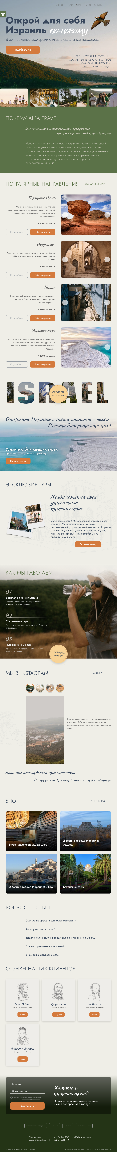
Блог (71, 5)
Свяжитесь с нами (84, 1126)
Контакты (98, 5)
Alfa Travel (67, 1126)
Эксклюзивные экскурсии (35, 1126)
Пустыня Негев (41, 199)
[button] (3, 14)
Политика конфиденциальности (74, 1150)
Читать (22, 1014)
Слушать (58, 1014)
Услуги (79, 5)
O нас (88, 5)
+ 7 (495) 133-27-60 (60, 1136)
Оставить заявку (88, 544)
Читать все (98, 800)
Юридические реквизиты (103, 1150)
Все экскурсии (95, 184)
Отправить (27, 1106)
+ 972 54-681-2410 (60, 1139)
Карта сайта (89, 1150)
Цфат (49, 288)
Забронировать (43, 232)
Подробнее (16, 232)
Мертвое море (43, 331)
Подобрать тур (23, 50)
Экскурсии (60, 5)
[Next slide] (107, 215)
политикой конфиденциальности (31, 1099)
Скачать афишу (18, 461)
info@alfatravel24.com (81, 1136)
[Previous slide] (65, 215)
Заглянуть (98, 673)
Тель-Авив (54, 1126)
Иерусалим (46, 245)
